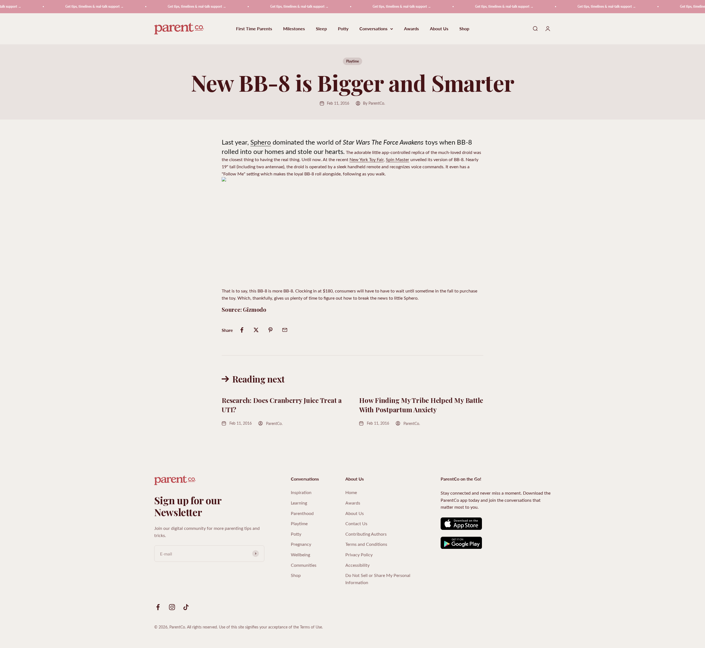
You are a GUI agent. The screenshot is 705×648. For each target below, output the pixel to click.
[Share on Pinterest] (270, 329)
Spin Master (397, 159)
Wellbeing (300, 554)
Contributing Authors (366, 534)
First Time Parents (254, 29)
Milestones (294, 29)
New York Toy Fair (366, 159)
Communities (303, 565)
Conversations (373, 29)
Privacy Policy (359, 554)
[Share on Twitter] (256, 329)
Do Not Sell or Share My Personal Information (377, 578)
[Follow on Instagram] (172, 607)
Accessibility (357, 565)
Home (351, 492)
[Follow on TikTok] (186, 607)
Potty (343, 29)
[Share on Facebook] (241, 329)
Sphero (260, 141)
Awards (411, 29)
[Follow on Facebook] (158, 607)
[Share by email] (284, 329)
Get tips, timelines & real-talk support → (80, 6)
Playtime (352, 61)
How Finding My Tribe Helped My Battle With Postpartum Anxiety (421, 405)
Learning (299, 503)
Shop (464, 29)
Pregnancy (301, 544)
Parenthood (302, 513)
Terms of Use (311, 627)
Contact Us (356, 523)
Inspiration (301, 492)
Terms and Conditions (366, 544)
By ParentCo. (374, 103)
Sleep (321, 29)
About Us (439, 29)
